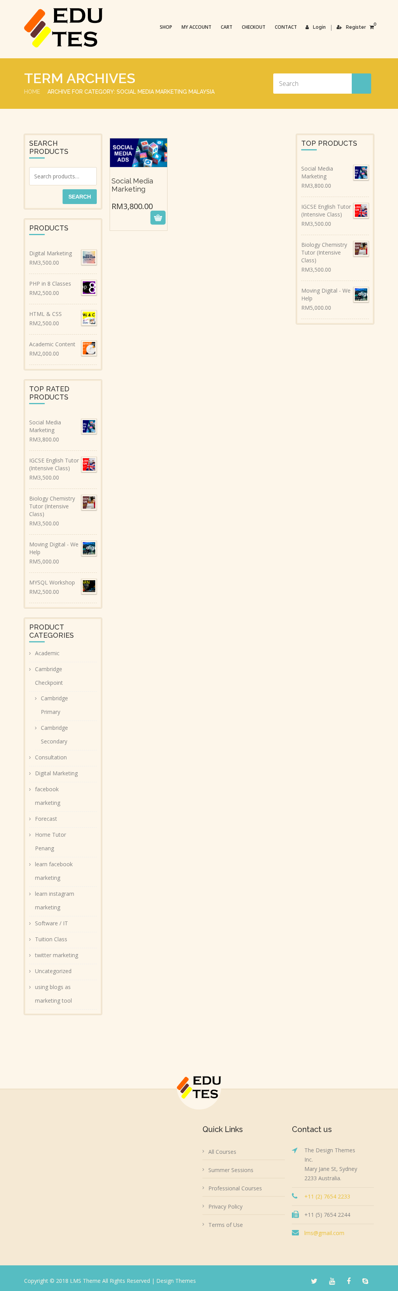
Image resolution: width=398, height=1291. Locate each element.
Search (79, 197)
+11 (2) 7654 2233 (327, 1196)
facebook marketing (47, 795)
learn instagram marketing (54, 900)
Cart (226, 27)
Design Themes (176, 1280)
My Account (196, 27)
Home (32, 92)
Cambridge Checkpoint (49, 675)
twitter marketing (56, 955)
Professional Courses (235, 1188)
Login (319, 27)
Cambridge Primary (54, 704)
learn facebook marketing (54, 870)
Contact (286, 27)
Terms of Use (225, 1224)
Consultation (51, 757)
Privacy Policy (225, 1206)
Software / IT (51, 923)
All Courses (222, 1151)
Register (356, 27)
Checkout (253, 27)
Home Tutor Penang (50, 841)
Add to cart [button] (137, 218)
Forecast (46, 818)
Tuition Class (51, 939)
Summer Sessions (230, 1170)
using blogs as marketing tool (53, 993)
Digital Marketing (56, 773)
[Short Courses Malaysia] (63, 27)
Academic (47, 653)
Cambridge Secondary (54, 734)
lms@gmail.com (324, 1233)
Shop (166, 27)
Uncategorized (53, 971)
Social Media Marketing (138, 181)
